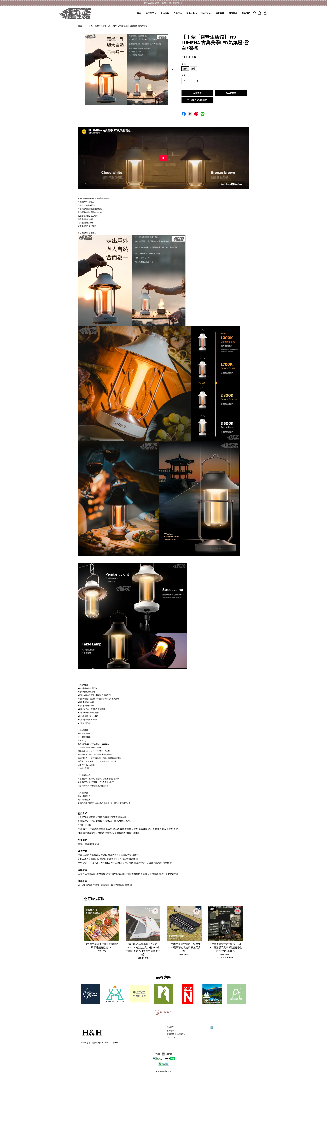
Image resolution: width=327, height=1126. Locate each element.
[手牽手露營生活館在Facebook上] (211, 1029)
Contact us (171, 1037)
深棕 (193, 68)
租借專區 (233, 13)
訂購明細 (105, 885)
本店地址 (220, 13)
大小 (184, 64)
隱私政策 (167, 1071)
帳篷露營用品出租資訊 (176, 1034)
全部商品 (150, 13)
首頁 (139, 13)
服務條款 (159, 1071)
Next (171, 70)
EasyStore (114, 1043)
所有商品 (170, 1027)
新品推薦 (165, 13)
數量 (184, 75)
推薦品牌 (190, 13)
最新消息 (246, 13)
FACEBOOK (206, 13)
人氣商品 (177, 13)
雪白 (185, 68)
